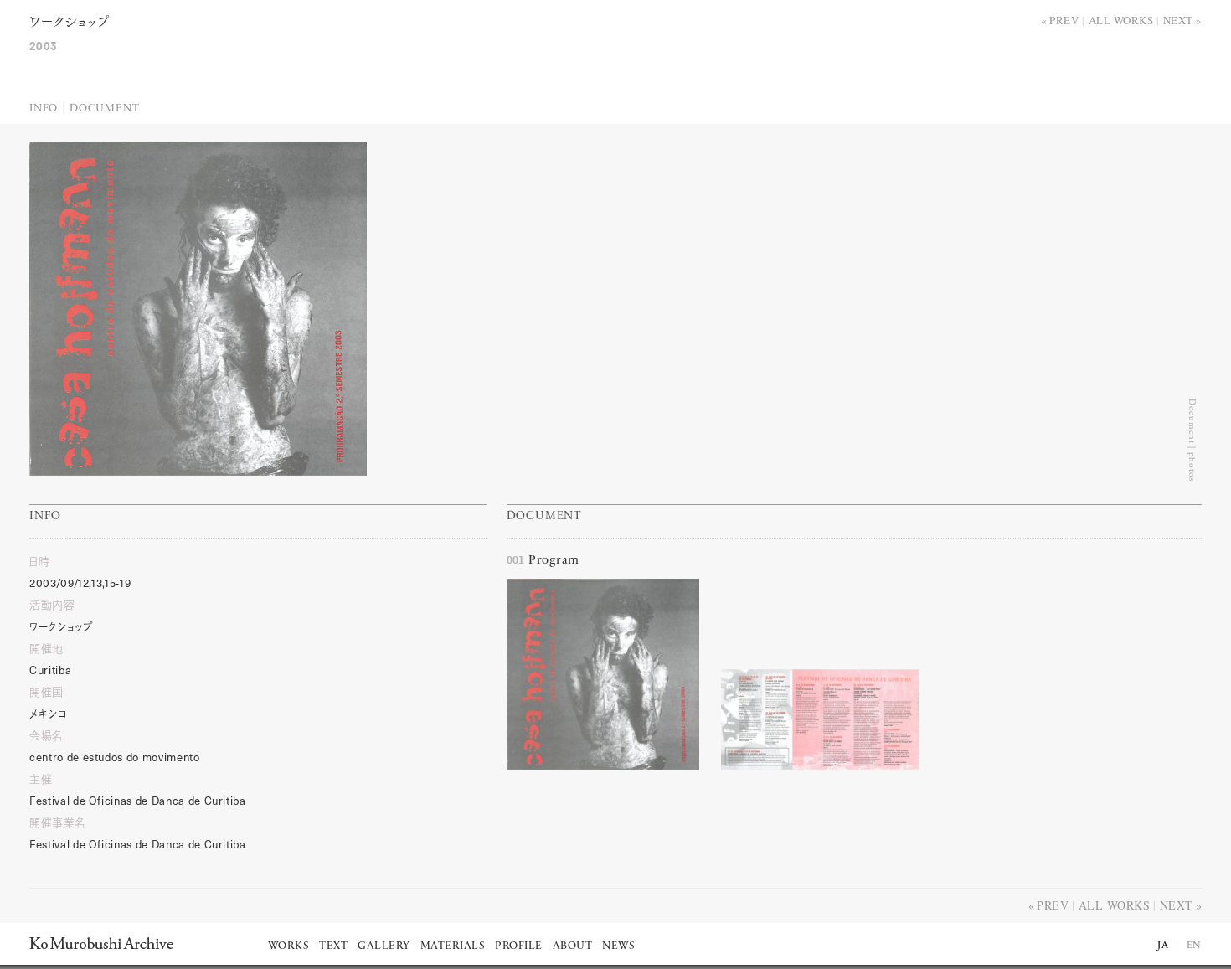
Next (1178, 20)
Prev (1064, 20)
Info (43, 108)
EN (1194, 946)
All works (1121, 20)
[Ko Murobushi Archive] (101, 943)
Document (104, 108)
